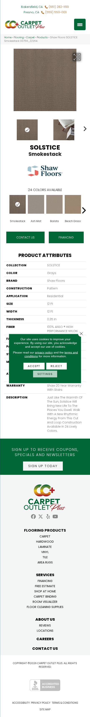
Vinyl (45, 551)
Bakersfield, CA (32, 7)
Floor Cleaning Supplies (45, 606)
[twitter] (41, 516)
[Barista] (54, 204)
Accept (34, 366)
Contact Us (25, 237)
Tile (45, 557)
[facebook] (33, 516)
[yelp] (48, 516)
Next (84, 128)
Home (8, 37)
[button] (43, 466)
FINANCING (66, 237)
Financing (45, 580)
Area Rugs (45, 562)
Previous (6, 128)
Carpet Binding (45, 596)
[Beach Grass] (73, 204)
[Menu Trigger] (80, 24)
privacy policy (44, 352)
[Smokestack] (17, 204)
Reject (56, 366)
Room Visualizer (45, 601)
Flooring (19, 37)
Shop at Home (45, 591)
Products (42, 37)
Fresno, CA (31, 12)
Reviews (45, 625)
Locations (45, 630)
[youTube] (55, 516)
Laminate (45, 546)
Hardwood (45, 541)
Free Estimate (45, 586)
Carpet (30, 37)
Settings (45, 374)
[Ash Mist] (36, 204)
